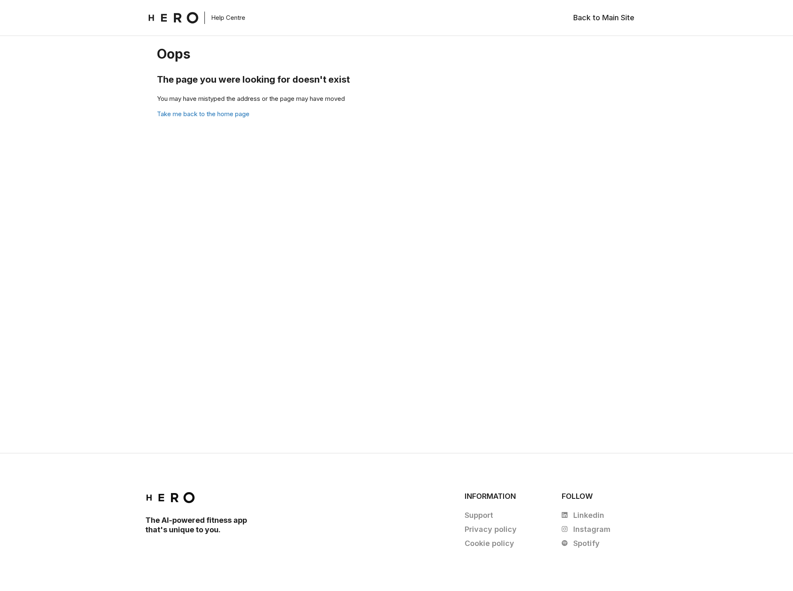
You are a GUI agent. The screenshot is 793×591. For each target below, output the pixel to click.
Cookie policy (489, 543)
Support (479, 515)
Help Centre (228, 17)
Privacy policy (491, 529)
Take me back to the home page (203, 114)
